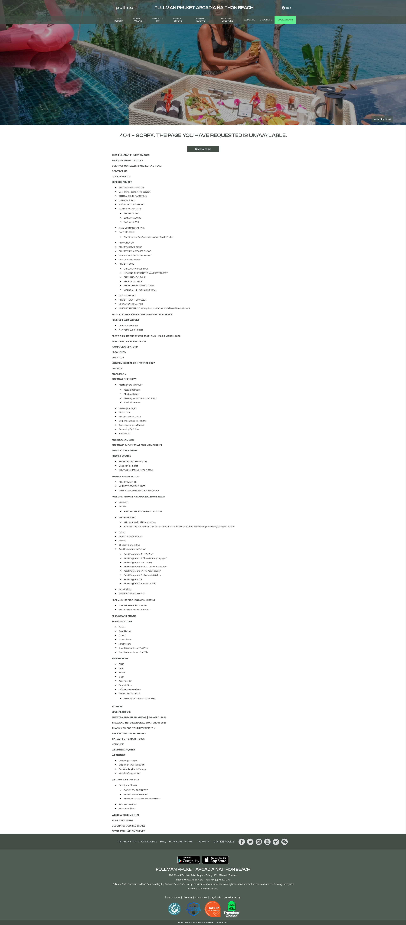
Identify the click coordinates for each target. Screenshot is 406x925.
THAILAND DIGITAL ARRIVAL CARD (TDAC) (139, 490)
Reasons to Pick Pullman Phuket (133, 599)
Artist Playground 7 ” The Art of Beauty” (142, 571)
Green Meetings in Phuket (131, 425)
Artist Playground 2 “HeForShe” (138, 554)
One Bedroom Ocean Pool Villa (133, 648)
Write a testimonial (125, 814)
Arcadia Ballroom (132, 390)
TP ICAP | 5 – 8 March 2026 (128, 738)
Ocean (122, 635)
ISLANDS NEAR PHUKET (130, 208)
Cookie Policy (121, 176)
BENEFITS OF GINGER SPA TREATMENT (142, 798)
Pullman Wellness (127, 808)
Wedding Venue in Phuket (131, 764)
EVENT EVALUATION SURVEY (128, 831)
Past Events (124, 433)
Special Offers (177, 20)
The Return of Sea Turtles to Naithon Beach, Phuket (148, 237)
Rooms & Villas (138, 20)
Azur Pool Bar (125, 681)
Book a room (285, 20)
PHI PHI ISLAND (131, 213)
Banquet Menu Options (127, 160)
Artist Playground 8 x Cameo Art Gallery (142, 575)
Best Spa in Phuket (128, 785)
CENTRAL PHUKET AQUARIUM (133, 196)
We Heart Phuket (127, 517)
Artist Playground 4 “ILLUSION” (138, 562)
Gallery (122, 532)
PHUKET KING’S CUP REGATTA (133, 461)
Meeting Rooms (131, 394)
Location (118, 357)
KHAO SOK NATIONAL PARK (131, 228)
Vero (121, 668)
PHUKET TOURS (126, 264)
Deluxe (122, 627)
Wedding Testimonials (129, 773)
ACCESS (122, 506)
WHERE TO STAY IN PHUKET (132, 486)
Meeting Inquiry (123, 439)
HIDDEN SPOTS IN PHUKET (132, 204)
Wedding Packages (128, 760)
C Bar (121, 676)
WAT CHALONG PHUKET (130, 259)
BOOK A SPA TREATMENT (136, 790)
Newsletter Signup (124, 450)
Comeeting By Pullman (129, 429)
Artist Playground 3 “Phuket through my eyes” (145, 558)
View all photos (382, 118)
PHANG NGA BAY (126, 242)
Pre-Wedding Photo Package (133, 769)
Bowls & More (125, 685)
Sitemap (117, 706)
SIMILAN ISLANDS (132, 218)
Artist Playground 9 (133, 579)
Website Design (232, 897)
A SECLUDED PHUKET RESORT (133, 605)
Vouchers (266, 20)
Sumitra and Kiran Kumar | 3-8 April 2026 (139, 717)
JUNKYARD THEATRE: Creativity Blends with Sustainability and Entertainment (154, 308)
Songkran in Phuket (128, 465)
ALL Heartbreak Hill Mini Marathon (140, 522)
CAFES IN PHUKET (127, 295)
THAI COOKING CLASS (129, 693)
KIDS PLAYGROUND (128, 804)
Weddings (249, 20)
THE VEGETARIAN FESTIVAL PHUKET (136, 470)
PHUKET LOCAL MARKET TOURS (139, 285)
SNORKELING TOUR (133, 281)
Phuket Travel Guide (125, 476)
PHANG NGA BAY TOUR (135, 277)
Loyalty (117, 368)
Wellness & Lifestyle (227, 20)
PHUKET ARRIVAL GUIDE (130, 247)
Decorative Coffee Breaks (128, 825)
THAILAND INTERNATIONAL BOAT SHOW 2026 (139, 722)
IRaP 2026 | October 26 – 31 (129, 341)
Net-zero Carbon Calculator (132, 593)
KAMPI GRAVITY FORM (125, 346)
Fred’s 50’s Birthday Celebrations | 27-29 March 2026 (146, 336)
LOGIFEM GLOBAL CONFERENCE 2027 (133, 362)
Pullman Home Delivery (130, 689)
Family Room (125, 644)
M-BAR (122, 672)
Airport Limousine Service (131, 536)
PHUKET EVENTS (121, 455)
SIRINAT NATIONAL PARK (131, 304)
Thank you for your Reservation (133, 728)
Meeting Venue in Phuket (131, 384)
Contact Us (119, 171)
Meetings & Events (201, 20)
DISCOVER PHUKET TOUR (136, 268)
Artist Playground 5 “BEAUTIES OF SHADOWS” (145, 566)
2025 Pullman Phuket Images (131, 154)
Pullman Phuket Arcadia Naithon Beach (138, 496)
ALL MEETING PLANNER (130, 416)
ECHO (121, 664)
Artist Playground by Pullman (132, 549)
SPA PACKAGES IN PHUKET (136, 794)
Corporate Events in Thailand (133, 420)
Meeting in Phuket (124, 379)
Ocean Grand (125, 639)
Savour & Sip (157, 20)
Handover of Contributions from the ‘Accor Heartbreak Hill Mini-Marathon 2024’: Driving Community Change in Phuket (179, 526)
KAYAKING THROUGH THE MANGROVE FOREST (146, 273)
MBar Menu (119, 373)
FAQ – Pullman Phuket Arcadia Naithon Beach (142, 314)
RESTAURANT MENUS (124, 615)
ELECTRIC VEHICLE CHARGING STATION (143, 511)
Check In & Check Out (129, 545)
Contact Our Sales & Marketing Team (137, 165)
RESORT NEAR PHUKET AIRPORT (134, 609)
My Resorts (124, 502)
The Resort (119, 20)
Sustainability (125, 589)
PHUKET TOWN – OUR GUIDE (133, 300)
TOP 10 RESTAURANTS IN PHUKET (135, 255)
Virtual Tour (124, 412)
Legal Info (119, 352)
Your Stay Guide (122, 820)
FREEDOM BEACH (127, 200)
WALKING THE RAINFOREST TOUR (140, 290)
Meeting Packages (128, 408)
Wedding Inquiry (123, 749)
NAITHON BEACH (127, 232)
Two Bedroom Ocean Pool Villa (133, 652)
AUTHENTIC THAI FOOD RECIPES (140, 698)
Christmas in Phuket (128, 325)
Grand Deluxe (125, 631)
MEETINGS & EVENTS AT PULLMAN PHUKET (137, 445)
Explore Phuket (122, 181)
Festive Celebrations (126, 319)
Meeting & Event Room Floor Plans (140, 398)
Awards (122, 540)
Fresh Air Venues (132, 402)
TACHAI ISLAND (131, 222)
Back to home (203, 149)
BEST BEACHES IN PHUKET (131, 187)
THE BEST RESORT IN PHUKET (129, 733)
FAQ (163, 841)
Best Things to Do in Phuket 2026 (135, 192)
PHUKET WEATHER (128, 482)
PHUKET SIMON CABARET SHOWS (135, 251)
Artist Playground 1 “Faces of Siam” (140, 583)
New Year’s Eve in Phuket (131, 329)
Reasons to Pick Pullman (137, 841)
